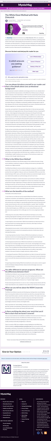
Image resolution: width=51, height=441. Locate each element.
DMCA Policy (25, 413)
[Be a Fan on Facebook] (38, 433)
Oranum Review (7, 415)
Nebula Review (6, 417)
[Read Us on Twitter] (42, 433)
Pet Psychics (6, 425)
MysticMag (9, 37)
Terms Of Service (26, 410)
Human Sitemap (25, 419)
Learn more (45, 1)
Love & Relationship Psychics (7, 428)
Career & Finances (35, 61)
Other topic (35, 71)
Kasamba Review (7, 413)
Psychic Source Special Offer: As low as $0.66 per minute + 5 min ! (26, 8)
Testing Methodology (27, 406)
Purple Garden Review (8, 406)
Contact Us (24, 403)
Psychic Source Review (8, 401)
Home (2, 10)
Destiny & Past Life (35, 66)
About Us (24, 401)
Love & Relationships (35, 56)
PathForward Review (8, 408)
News (23, 421)
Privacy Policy (25, 408)
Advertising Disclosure (24, 416)
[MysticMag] (25, 5)
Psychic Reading (7, 10)
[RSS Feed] (45, 433)
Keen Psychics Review (8, 410)
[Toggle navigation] (2, 5)
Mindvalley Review (7, 403)
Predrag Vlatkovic (17, 365)
